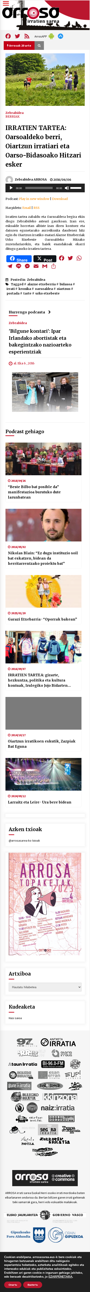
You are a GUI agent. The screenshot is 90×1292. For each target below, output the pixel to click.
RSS (36, 208)
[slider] (76, 187)
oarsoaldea (44, 289)
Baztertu (33, 1285)
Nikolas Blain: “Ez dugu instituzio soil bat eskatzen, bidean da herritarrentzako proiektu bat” (43, 558)
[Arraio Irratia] (31, 1053)
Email (26, 208)
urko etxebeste (47, 293)
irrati (11, 289)
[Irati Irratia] (75, 1085)
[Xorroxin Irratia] (54, 1140)
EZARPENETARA (60, 1277)
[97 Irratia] (27, 1042)
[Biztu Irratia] (75, 1064)
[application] (45, 188)
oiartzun (63, 289)
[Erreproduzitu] (11, 188)
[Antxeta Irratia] (58, 1042)
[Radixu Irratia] (22, 1129)
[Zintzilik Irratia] (45, 1151)
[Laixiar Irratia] (32, 1107)
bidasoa (66, 284)
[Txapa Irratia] (71, 1129)
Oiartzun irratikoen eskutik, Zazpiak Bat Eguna (42, 744)
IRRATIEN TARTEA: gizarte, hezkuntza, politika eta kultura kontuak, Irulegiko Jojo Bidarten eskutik (38, 680)
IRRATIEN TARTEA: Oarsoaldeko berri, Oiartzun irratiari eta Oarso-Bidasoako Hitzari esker (43, 146)
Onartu (13, 1285)
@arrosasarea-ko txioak (24, 840)
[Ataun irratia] (22, 1064)
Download (60, 199)
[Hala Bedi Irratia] (50, 1085)
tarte (27, 293)
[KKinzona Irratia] (60, 1096)
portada (13, 293)
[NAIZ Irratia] (58, 1107)
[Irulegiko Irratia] (25, 1096)
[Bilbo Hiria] (53, 1064)
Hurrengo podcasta (27, 312)
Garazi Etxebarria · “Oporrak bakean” (42, 619)
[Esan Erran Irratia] (49, 1075)
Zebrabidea (14, 112)
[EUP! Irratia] (73, 1075)
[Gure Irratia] (19, 1085)
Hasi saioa (15, 1018)
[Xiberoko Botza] (27, 1140)
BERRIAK (12, 116)
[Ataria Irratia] (62, 1053)
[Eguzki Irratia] (21, 1075)
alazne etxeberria (41, 284)
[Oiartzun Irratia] (29, 1118)
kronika (25, 289)
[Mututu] (67, 188)
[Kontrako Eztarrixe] (19, 1107)
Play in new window (34, 199)
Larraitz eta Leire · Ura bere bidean (39, 802)
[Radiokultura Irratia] (61, 1118)
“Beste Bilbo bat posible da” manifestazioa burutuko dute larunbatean (34, 492)
